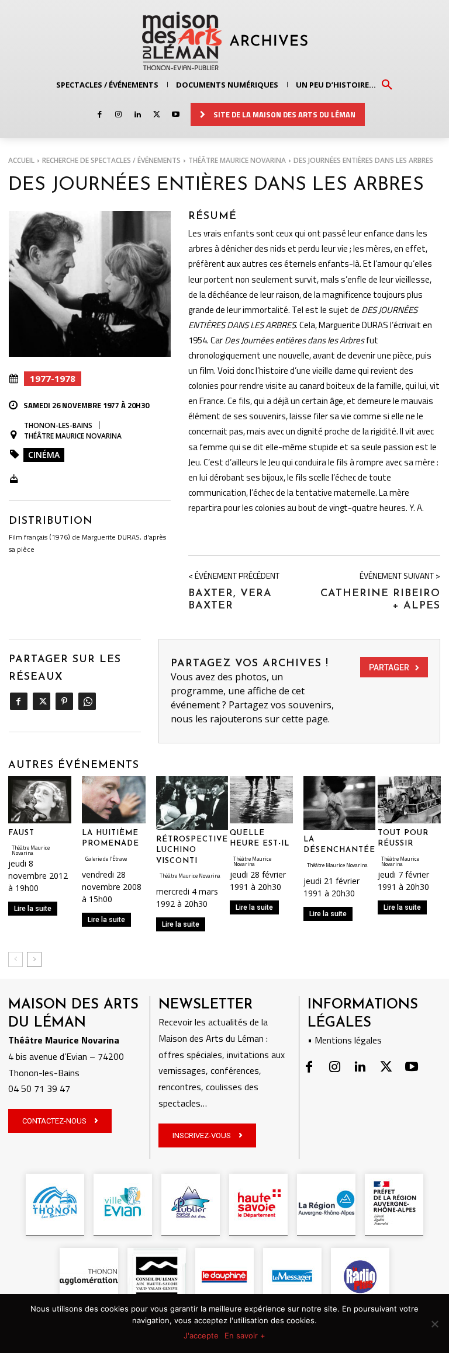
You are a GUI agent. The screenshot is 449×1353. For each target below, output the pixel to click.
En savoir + (244, 1335)
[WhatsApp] (87, 701)
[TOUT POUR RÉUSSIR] (409, 799)
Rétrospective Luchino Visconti (192, 850)
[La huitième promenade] (113, 799)
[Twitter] (156, 114)
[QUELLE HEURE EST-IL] (261, 799)
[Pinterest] (64, 701)
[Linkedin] (137, 114)
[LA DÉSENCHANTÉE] (339, 803)
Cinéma (44, 454)
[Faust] (39, 799)
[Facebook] (99, 114)
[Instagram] (118, 114)
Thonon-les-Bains (58, 425)
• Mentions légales (345, 1040)
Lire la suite (32, 909)
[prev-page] (15, 959)
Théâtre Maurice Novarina (237, 160)
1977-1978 (52, 378)
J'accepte (201, 1335)
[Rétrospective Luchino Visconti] (192, 803)
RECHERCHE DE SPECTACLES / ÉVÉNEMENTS (111, 160)
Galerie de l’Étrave (106, 858)
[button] (387, 84)
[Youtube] (175, 114)
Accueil (21, 160)
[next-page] (34, 959)
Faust (21, 833)
